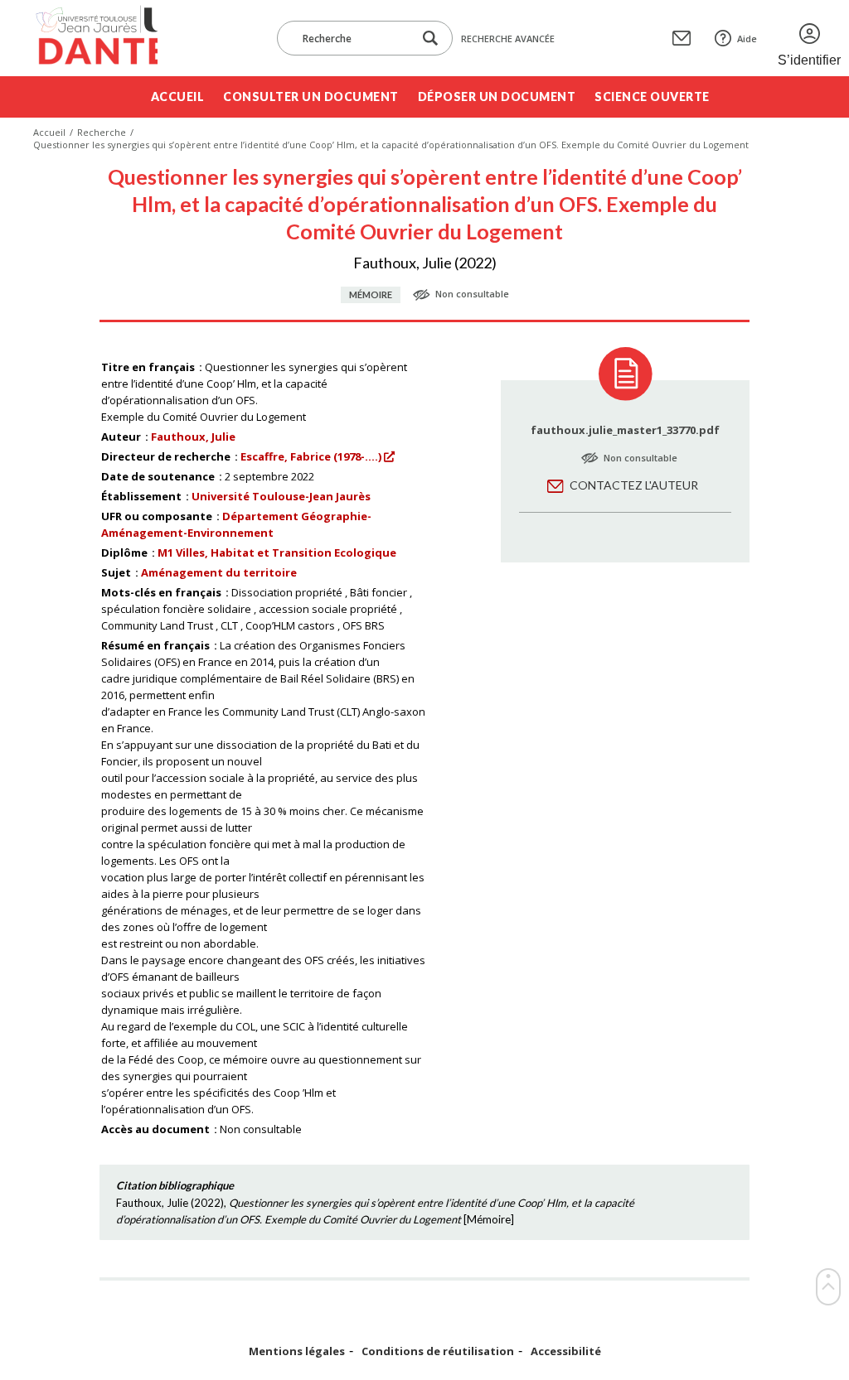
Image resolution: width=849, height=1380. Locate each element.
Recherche (101, 132)
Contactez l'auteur (634, 485)
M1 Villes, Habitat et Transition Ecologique (277, 552)
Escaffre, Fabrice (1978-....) (310, 456)
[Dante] (95, 38)
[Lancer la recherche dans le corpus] (430, 38)
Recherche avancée (508, 38)
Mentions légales (297, 1351)
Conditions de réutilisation (437, 1351)
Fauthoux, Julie (193, 436)
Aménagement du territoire (219, 572)
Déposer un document (497, 96)
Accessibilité (566, 1351)
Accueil (178, 96)
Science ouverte (652, 96)
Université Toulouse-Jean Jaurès (281, 496)
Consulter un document (311, 96)
